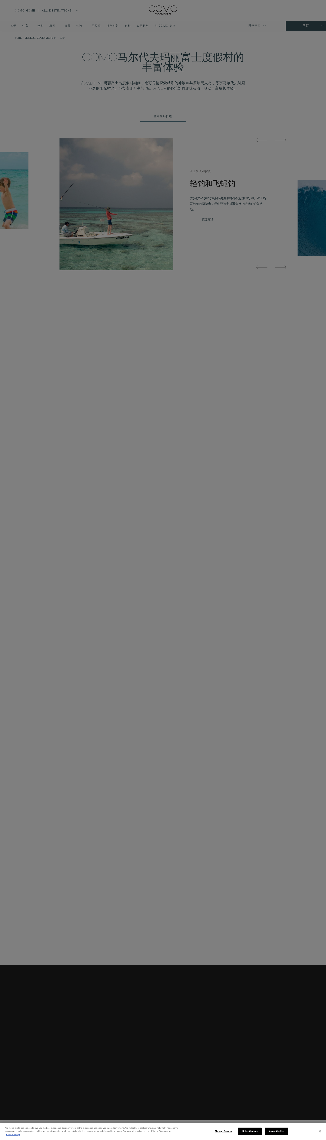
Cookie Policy (13, 1134)
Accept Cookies (276, 1131)
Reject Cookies (250, 1131)
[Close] (320, 1131)
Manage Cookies (223, 1131)
